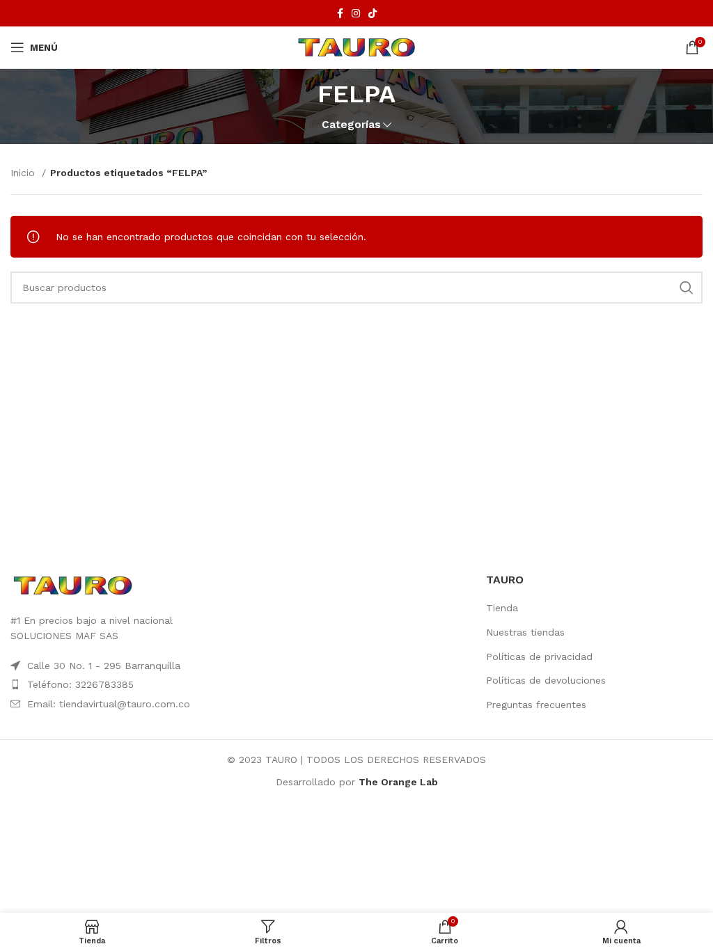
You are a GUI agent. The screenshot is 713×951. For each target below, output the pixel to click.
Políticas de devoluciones (546, 680)
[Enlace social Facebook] (340, 13)
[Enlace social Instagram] (355, 13)
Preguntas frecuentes (536, 704)
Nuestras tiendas (525, 632)
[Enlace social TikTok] (372, 13)
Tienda (502, 607)
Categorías (351, 125)
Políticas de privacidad (539, 656)
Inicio (24, 172)
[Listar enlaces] (118, 684)
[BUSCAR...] (687, 288)
